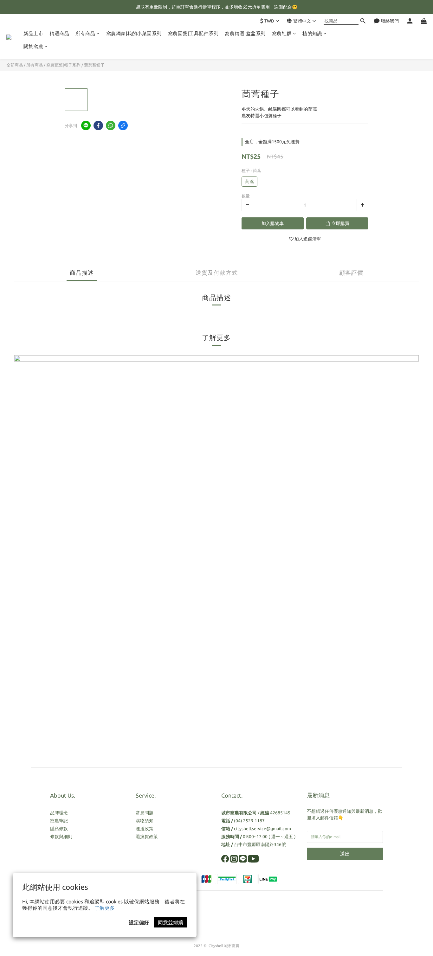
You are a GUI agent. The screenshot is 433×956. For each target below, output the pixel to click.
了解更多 (104, 908)
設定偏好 (139, 922)
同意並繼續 (170, 922)
